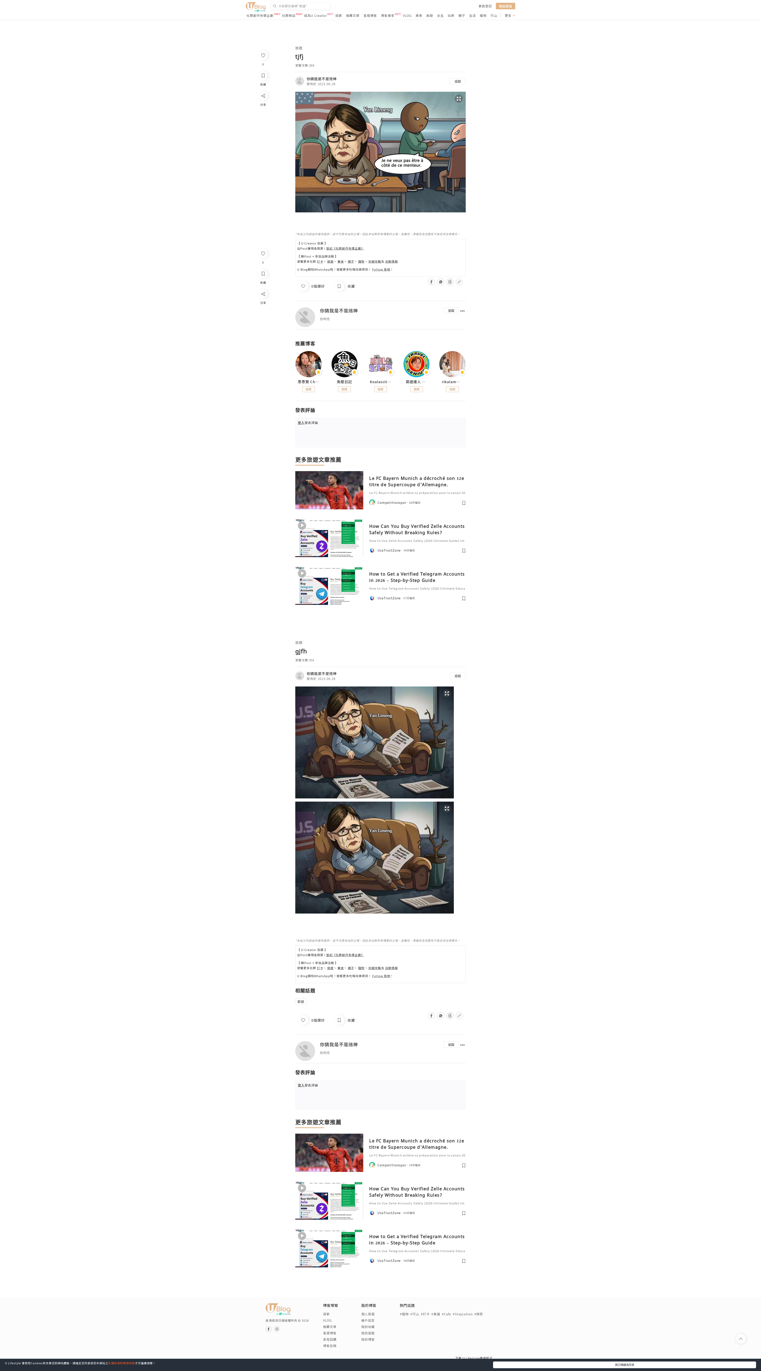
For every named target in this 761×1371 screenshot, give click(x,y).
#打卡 (425, 1314)
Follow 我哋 (381, 269)
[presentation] (295, 366)
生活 (472, 15)
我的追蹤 (368, 1333)
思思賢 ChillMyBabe (308, 382)
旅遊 (429, 15)
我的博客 (368, 1339)
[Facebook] (262, 304)
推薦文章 (352, 15)
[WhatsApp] (262, 315)
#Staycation (463, 1314)
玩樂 (451, 15)
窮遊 (300, 1001)
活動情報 (391, 261)
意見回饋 (330, 1339)
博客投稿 (330, 1345)
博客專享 (387, 15)
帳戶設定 (368, 1320)
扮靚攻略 (374, 261)
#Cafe (446, 1314)
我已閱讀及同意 (624, 1365)
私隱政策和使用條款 (121, 1363)
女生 (440, 15)
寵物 (483, 15)
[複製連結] (262, 338)
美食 (419, 15)
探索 (338, 15)
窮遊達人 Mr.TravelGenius (416, 382)
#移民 (478, 1314)
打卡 (320, 261)
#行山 (414, 1314)
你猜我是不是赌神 (322, 78)
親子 (461, 15)
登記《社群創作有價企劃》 (345, 248)
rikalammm (452, 382)
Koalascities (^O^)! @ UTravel (380, 382)
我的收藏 (368, 1326)
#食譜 (435, 1314)
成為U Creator (315, 15)
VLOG (407, 15)
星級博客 (370, 15)
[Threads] (262, 326)
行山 (493, 15)
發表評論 (308, 422)
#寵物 (404, 1314)
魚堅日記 (344, 382)
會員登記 (485, 6)
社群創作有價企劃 (260, 15)
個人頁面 (368, 1314)
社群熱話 (288, 15)
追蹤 (458, 81)
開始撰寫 (505, 6)
